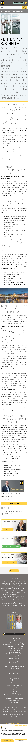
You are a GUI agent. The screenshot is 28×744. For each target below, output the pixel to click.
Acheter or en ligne (14, 661)
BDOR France (14, 689)
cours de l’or (6, 143)
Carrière (14, 693)
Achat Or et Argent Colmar (14, 656)
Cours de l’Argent (14, 678)
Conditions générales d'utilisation (14, 695)
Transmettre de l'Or (14, 687)
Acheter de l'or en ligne (12, 546)
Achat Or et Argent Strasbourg (14, 654)
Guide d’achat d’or (14, 663)
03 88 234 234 (8, 529)
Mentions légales (14, 700)
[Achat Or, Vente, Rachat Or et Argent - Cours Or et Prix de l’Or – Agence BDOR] (3, 4)
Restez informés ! (10, 562)
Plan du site (14, 702)
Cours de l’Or (14, 676)
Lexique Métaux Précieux (14, 685)
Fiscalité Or (14, 641)
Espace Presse (14, 682)
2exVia (6, 723)
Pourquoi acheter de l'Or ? (14, 650)
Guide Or (14, 691)
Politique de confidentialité (20, 725)
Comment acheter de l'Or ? (14, 648)
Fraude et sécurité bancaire (14, 646)
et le (13, 587)
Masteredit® (15, 723)
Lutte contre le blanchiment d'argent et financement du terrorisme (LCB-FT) (14, 643)
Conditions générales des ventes (14, 667)
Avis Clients (14, 570)
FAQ (14, 684)
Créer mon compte (14, 668)
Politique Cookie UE (14, 697)
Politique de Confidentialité (14, 699)
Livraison (14, 665)
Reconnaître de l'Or (14, 652)
